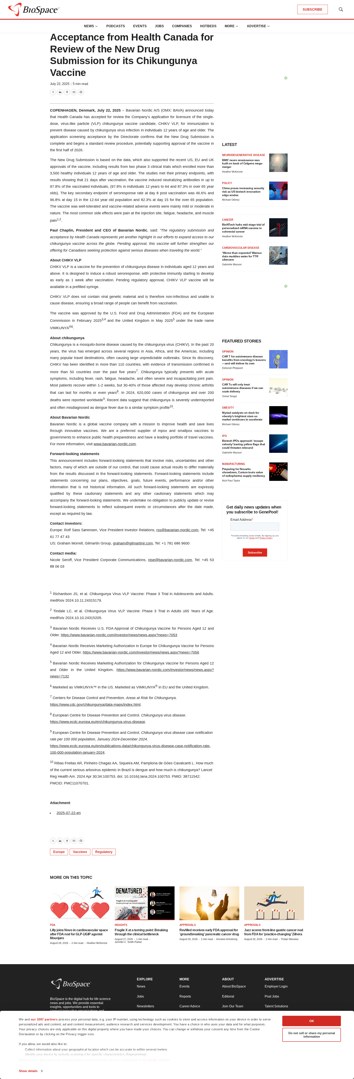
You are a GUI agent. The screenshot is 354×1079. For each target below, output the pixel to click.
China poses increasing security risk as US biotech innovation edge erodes (243, 191)
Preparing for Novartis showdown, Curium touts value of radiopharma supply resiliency (243, 472)
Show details (28, 1071)
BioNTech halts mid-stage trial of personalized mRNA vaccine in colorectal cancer (243, 228)
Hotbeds (208, 26)
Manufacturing (233, 463)
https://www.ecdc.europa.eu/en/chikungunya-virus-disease (97, 722)
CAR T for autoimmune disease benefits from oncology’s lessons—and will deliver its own (244, 360)
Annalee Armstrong (226, 939)
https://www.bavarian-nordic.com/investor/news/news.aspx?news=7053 (119, 635)
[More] (96, 26)
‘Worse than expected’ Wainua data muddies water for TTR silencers (241, 256)
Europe (59, 852)
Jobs (159, 26)
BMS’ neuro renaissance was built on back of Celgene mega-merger (242, 163)
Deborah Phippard (232, 368)
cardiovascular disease (240, 247)
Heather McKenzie (232, 171)
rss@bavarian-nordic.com (177, 530)
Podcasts (115, 26)
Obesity (228, 407)
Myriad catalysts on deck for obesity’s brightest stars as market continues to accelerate (242, 416)
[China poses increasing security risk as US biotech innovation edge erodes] (278, 191)
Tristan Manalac (290, 939)
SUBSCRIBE (312, 9)
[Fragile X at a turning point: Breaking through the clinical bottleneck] (145, 903)
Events (140, 26)
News (89, 26)
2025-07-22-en (69, 813)
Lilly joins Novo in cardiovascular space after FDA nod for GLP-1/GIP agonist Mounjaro (79, 934)
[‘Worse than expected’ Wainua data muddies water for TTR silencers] (278, 255)
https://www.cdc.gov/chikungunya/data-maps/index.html (95, 705)
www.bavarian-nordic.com (115, 444)
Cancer (227, 219)
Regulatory (103, 852)
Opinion (227, 351)
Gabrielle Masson (232, 264)
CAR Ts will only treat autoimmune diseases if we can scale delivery (242, 388)
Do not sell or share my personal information (311, 1034)
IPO (224, 435)
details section (159, 1060)
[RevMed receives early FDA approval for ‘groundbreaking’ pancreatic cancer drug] (209, 903)
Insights (121, 924)
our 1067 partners (44, 1019)
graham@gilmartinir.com (133, 543)
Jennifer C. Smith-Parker (128, 942)
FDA (52, 924)
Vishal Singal (229, 396)
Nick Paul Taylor (231, 480)
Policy (227, 183)
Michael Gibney (230, 199)
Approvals (187, 924)
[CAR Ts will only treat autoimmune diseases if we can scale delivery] (278, 387)
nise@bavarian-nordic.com (170, 560)
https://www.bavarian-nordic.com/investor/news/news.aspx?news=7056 (141, 652)
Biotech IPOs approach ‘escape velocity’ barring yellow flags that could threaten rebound (243, 444)
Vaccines (80, 852)
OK (311, 1021)
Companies (182, 26)
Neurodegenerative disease (243, 155)
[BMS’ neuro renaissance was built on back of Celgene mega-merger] (278, 163)
